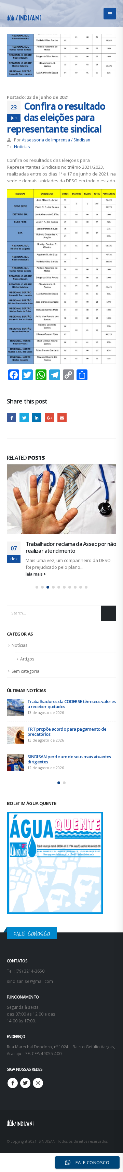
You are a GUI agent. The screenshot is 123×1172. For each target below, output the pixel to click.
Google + (49, 417)
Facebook (11, 417)
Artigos (27, 589)
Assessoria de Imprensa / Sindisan (56, 139)
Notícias (22, 146)
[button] (37, 518)
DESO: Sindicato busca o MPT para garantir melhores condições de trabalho (69, 634)
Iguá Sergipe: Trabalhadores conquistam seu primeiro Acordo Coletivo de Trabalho (68, 689)
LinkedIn (36, 417)
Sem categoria (25, 602)
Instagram (38, 1013)
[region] (61, 1109)
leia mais (35, 504)
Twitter (24, 417)
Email (62, 417)
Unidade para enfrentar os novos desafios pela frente (68, 662)
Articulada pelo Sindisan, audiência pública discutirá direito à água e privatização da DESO (66, 474)
